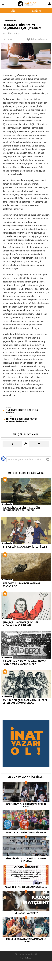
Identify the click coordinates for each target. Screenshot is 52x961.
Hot (5, 479)
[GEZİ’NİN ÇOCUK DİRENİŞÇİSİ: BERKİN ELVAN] (26, 792)
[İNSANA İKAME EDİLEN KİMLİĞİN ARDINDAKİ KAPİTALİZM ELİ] (26, 492)
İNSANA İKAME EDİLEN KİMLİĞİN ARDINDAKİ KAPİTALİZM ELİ (21, 509)
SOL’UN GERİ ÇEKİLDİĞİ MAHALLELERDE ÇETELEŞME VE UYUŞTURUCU (25, 701)
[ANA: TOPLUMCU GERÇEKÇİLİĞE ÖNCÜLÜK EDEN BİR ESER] (26, 606)
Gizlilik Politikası (26, 958)
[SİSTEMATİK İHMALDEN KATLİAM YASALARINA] (26, 567)
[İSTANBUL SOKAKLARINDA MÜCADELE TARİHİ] (26, 927)
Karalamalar (7, 504)
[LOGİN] (49, 3)
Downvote (39, 444)
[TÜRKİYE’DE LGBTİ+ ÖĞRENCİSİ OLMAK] (26, 820)
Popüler (36, 12)
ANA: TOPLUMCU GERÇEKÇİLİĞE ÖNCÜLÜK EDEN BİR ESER (20, 623)
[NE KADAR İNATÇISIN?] (26, 901)
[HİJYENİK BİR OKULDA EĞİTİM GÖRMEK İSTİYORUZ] (26, 846)
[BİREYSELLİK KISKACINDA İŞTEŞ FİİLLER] (26, 530)
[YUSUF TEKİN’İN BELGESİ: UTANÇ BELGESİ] (26, 875)
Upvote (12, 444)
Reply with (47, 459)
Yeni (13, 12)
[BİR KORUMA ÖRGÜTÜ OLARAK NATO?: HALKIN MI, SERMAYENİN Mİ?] (26, 645)
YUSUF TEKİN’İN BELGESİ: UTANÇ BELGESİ (25, 887)
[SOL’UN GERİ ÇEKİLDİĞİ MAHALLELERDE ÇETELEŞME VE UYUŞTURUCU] (26, 684)
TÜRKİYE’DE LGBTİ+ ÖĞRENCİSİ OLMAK (26, 833)
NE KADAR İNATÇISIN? (26, 913)
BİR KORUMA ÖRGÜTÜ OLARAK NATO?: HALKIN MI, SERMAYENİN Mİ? (24, 662)
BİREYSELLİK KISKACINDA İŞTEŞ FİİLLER (25, 547)
